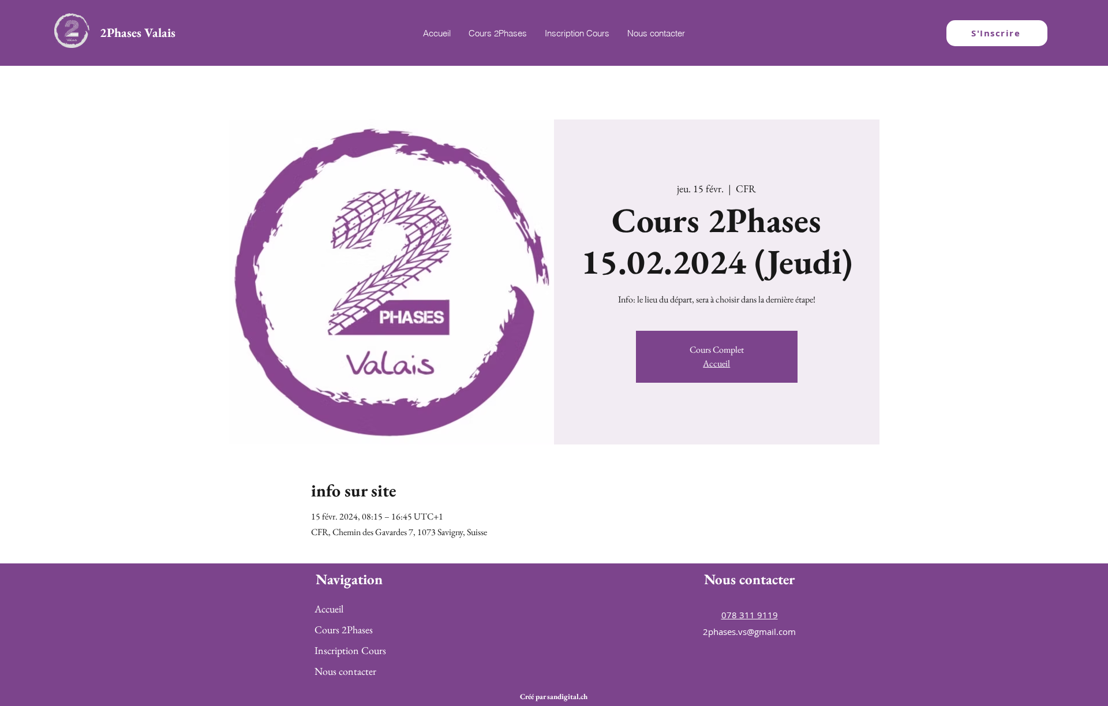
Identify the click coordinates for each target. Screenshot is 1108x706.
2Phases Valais (137, 32)
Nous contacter (345, 671)
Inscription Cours (350, 650)
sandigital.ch (567, 696)
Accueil (716, 363)
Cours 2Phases (344, 629)
